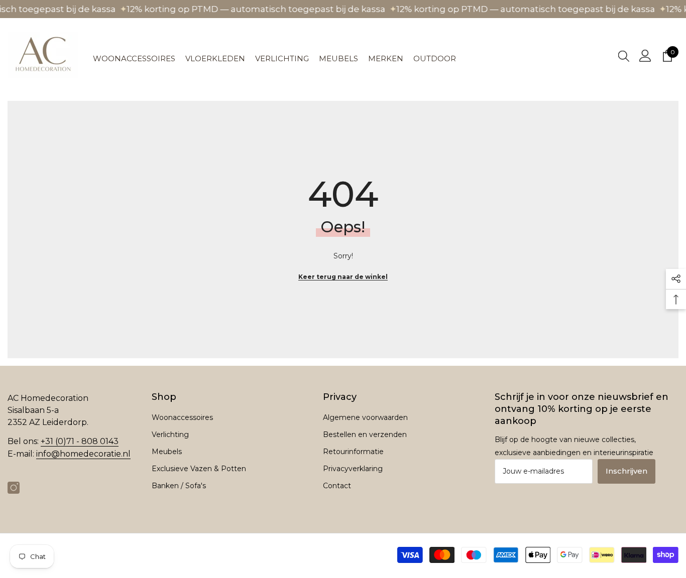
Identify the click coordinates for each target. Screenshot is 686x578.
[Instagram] (13, 487)
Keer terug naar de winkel (343, 276)
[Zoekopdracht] (623, 56)
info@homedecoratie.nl (83, 454)
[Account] (645, 56)
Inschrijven (626, 471)
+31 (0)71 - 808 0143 (80, 441)
